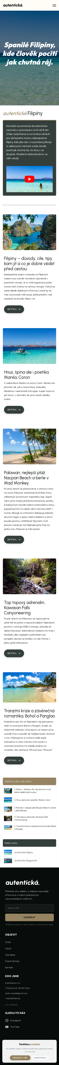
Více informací (29, 1052)
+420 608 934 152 (12, 998)
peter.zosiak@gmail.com (16, 993)
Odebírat (29, 917)
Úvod (8, 942)
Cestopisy (10, 954)
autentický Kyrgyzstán (25, 860)
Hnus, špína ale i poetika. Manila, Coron (26, 374)
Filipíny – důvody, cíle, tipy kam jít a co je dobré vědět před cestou (29, 263)
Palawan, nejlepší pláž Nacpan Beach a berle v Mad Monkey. (26, 478)
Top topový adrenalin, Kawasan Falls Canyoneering (24, 608)
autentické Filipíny (23, 852)
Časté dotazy (12, 961)
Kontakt (9, 967)
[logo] (13, 5)
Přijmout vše (20, 1058)
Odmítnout (40, 1058)
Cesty (8, 948)
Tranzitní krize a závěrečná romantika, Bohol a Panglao (29, 713)
